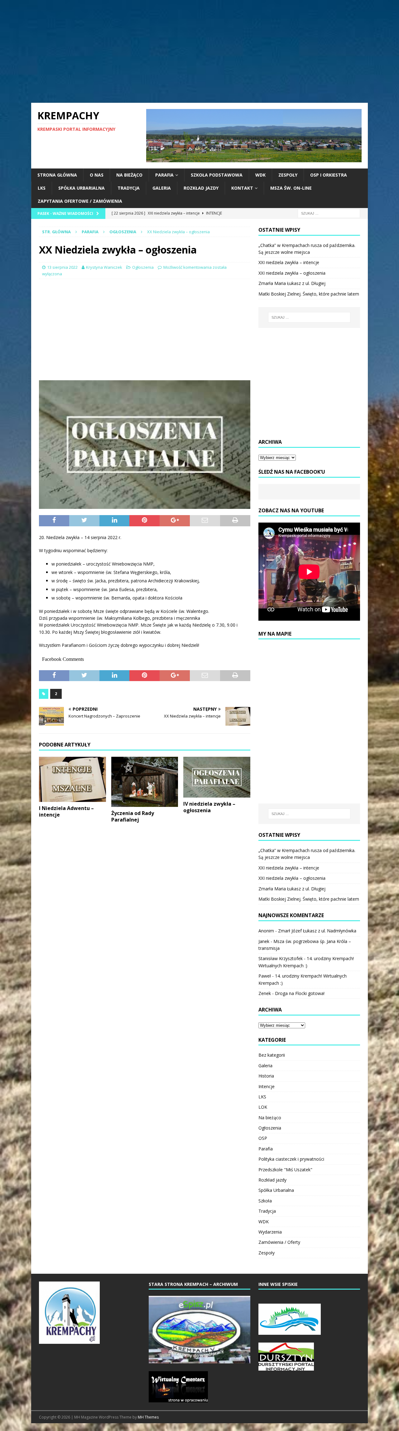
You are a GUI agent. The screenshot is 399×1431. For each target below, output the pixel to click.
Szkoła (265, 1201)
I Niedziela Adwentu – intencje (66, 811)
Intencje (266, 1086)
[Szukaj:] (329, 213)
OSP (262, 1138)
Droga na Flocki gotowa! (299, 993)
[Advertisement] (199, 51)
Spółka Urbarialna (81, 188)
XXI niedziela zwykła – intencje (288, 262)
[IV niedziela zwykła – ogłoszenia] (216, 777)
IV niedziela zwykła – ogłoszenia (209, 807)
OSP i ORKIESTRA (328, 175)
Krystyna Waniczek (104, 267)
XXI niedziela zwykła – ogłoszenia (291, 273)
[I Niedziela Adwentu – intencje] (72, 779)
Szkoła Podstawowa (217, 175)
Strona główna (57, 175)
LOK (262, 1107)
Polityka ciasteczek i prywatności (291, 1159)
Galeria (161, 188)
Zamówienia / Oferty (279, 1242)
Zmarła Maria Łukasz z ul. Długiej (291, 283)
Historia (266, 1076)
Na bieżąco (129, 175)
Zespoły (287, 175)
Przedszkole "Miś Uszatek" (285, 1170)
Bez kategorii (271, 1055)
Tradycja (129, 188)
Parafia (164, 175)
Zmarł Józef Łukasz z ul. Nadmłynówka (317, 931)
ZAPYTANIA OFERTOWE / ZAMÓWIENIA (80, 201)
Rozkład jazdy (201, 188)
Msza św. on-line (291, 188)
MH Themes (148, 1417)
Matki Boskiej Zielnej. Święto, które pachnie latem (308, 294)
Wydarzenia (270, 1232)
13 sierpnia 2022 (62, 267)
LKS (42, 188)
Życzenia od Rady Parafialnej (132, 816)
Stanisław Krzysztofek (280, 958)
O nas (96, 175)
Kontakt (242, 188)
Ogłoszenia (143, 267)
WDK (260, 175)
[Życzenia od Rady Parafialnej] (144, 782)
